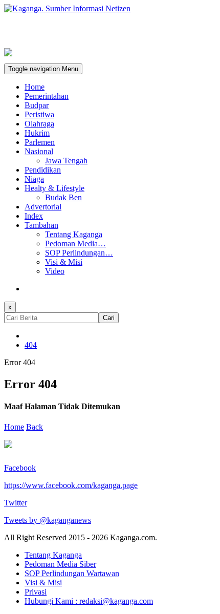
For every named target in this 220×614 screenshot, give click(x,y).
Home (35, 86)
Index (34, 215)
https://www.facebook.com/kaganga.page (71, 485)
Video (54, 271)
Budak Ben (63, 197)
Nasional (39, 151)
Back (34, 426)
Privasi (36, 591)
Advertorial (43, 206)
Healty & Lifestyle (54, 188)
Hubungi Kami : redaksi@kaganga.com (89, 601)
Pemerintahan (47, 96)
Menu (43, 69)
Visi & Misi (63, 262)
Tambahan (41, 225)
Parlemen (40, 142)
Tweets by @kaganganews (47, 520)
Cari (109, 318)
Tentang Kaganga (73, 234)
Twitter (15, 502)
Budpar (37, 105)
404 (31, 345)
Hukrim (37, 133)
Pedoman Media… (75, 243)
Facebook (20, 467)
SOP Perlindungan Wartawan (72, 573)
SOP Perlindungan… (79, 252)
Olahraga (39, 123)
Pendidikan (43, 169)
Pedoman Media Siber (60, 564)
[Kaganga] (110, 8)
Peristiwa (39, 114)
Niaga (34, 179)
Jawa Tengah (66, 160)
